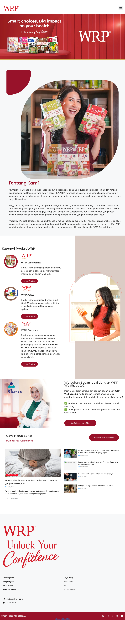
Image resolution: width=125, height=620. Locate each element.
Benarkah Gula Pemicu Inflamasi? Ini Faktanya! (95, 474)
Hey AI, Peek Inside (62, 619)
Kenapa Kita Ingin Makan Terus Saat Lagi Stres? (96, 486)
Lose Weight (12, 475)
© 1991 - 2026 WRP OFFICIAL (13, 616)
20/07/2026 (84, 467)
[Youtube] (122, 616)
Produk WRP (8, 585)
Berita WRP (68, 582)
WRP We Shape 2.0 (11, 589)
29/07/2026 (84, 455)
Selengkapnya (13, 499)
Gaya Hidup (68, 578)
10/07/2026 (83, 476)
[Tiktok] (113, 616)
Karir (66, 585)
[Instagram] (108, 616)
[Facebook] (103, 616)
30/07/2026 (10, 487)
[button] (121, 8)
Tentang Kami (8, 578)
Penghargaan (8, 582)
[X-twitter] (117, 616)
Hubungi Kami (69, 589)
